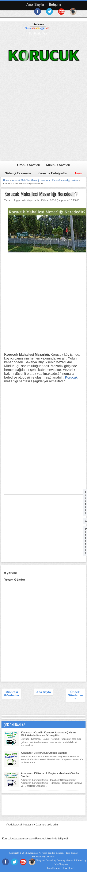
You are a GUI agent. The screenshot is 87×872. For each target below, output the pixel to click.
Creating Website (65, 860)
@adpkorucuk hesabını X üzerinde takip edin (32, 824)
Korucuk (71, 377)
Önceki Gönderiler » (75, 695)
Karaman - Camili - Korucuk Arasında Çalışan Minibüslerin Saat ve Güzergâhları (48, 734)
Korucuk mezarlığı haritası (65, 180)
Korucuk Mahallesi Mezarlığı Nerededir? (41, 194)
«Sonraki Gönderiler (11, 693)
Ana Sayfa (35, 4)
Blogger (72, 868)
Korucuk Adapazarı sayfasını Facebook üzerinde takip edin (35, 838)
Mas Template (61, 864)
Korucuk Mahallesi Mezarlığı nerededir (31, 180)
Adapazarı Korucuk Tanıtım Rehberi (46, 852)
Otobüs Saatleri (28, 165)
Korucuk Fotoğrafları (53, 173)
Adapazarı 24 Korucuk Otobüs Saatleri (44, 752)
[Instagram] (32, 864)
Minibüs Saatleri (58, 165)
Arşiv (78, 173)
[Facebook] (5, 864)
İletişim (55, 4)
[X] (14, 864)
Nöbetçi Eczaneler (18, 173)
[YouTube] (23, 864)
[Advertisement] (43, 117)
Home (6, 180)
